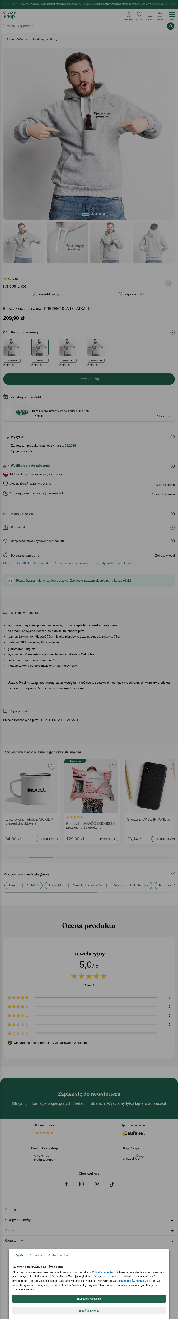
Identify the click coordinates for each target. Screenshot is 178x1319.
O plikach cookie (58, 1255)
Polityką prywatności (105, 1272)
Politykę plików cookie (130, 1280)
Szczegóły (36, 1255)
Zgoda (19, 1255)
